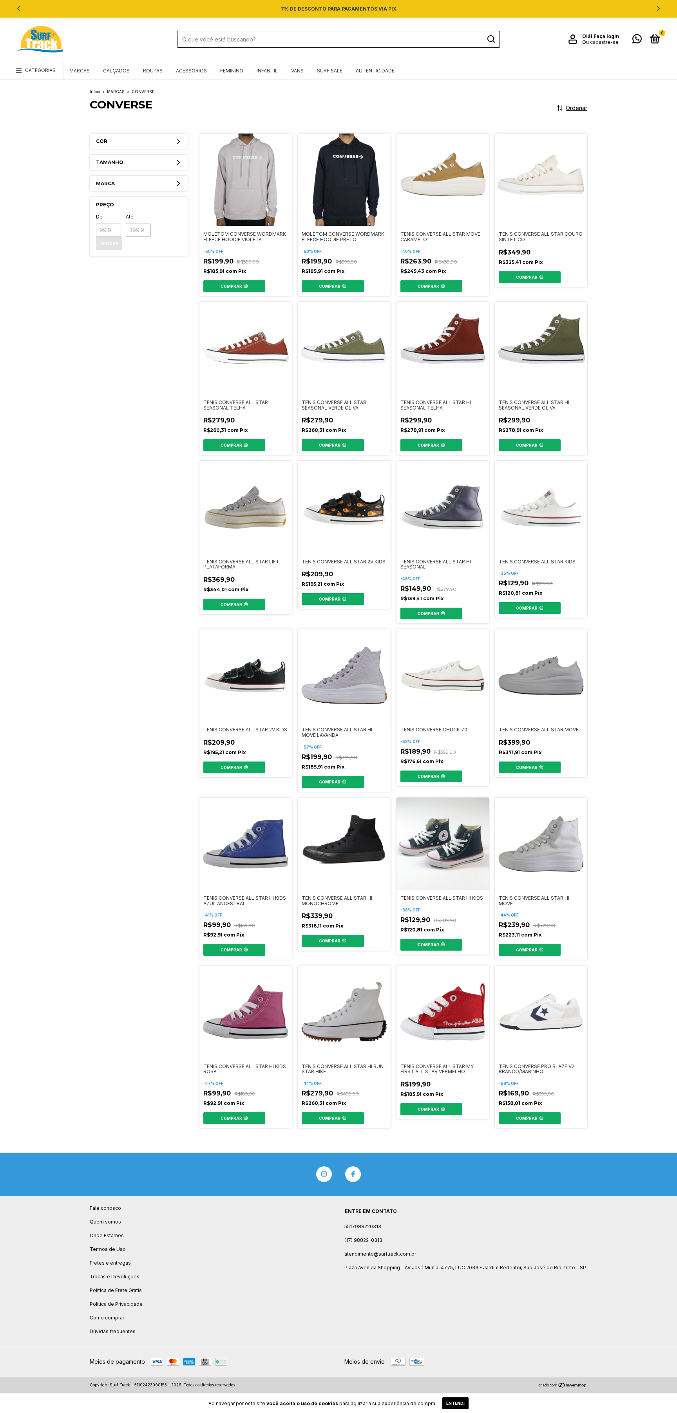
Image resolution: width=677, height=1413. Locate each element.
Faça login (606, 36)
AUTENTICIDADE (375, 71)
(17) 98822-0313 (363, 1240)
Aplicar (109, 243)
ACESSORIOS (191, 71)
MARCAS (79, 71)
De (99, 217)
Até (130, 217)
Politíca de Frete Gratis (116, 1290)
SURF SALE (329, 71)
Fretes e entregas (110, 1263)
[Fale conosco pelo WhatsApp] (637, 40)
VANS (297, 71)
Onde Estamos (107, 1235)
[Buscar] (490, 39)
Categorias (40, 70)
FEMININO (231, 71)
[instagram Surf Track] (324, 1174)
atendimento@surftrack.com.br (380, 1254)
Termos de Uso (108, 1249)
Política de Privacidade (116, 1304)
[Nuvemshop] (562, 1385)
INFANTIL (267, 71)
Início (95, 91)
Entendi (455, 1403)
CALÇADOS (116, 71)
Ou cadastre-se (600, 42)
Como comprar (107, 1318)
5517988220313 (362, 1226)
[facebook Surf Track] (353, 1174)
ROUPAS (153, 71)
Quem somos (105, 1222)
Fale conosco (105, 1208)
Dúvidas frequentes (113, 1331)
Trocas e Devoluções (114, 1276)
